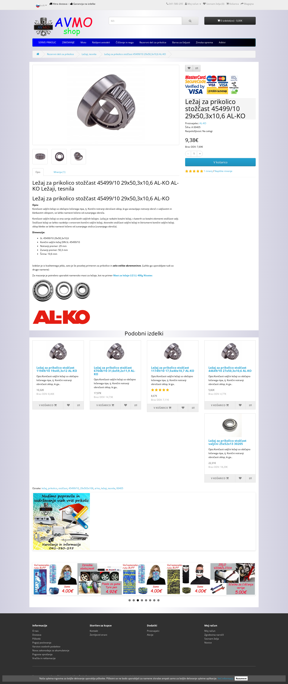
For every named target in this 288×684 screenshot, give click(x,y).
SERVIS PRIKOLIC (47, 42)
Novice (208, 642)
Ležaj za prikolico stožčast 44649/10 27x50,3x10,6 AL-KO (230, 369)
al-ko (97, 488)
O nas (35, 630)
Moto (83, 42)
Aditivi (222, 42)
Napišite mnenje (223, 171)
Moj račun (209, 630)
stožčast (62, 488)
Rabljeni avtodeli (101, 42)
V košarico (220, 162)
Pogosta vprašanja (42, 654)
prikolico (52, 488)
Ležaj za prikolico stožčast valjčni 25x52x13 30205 (227, 442)
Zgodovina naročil (214, 634)
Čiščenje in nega (125, 42)
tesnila (111, 488)
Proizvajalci (153, 630)
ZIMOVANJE (68, 42)
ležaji (104, 488)
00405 (119, 488)
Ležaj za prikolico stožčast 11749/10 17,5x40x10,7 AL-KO (172, 369)
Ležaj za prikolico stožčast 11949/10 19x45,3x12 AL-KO (56, 369)
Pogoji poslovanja (41, 642)
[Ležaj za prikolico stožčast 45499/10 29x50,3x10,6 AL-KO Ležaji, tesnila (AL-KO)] (105, 105)
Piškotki (36, 638)
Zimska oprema (204, 42)
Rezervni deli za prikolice (152, 42)
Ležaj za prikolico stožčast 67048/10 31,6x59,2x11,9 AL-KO (114, 371)
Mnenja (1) (59, 172)
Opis (37, 172)
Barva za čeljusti (181, 42)
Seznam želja (211, 638)
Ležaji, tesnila (89, 54)
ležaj (44, 488)
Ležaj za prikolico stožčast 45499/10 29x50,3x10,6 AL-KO (135, 54)
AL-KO (202, 123)
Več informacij (225, 678)
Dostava (36, 634)
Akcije (150, 634)
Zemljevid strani (98, 634)
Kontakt (94, 630)
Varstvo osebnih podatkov (46, 646)
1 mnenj (208, 171)
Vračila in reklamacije (44, 658)
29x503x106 (86, 488)
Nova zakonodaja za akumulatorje (50, 650)
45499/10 (74, 488)
